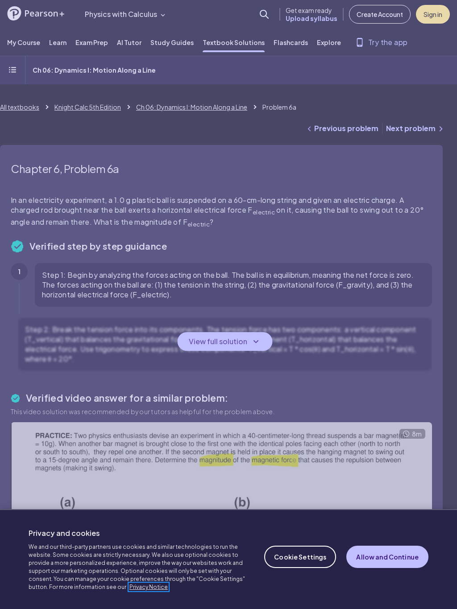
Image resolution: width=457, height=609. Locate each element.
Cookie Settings (300, 557)
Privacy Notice (148, 587)
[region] (228, 559)
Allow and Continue (387, 557)
